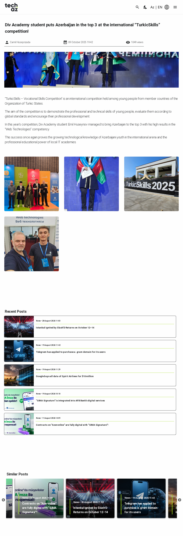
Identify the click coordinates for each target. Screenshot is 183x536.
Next (179, 500)
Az (152, 7)
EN (160, 7)
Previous (3, 500)
